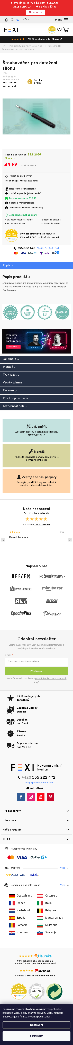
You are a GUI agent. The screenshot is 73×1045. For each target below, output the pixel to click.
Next (70, 539)
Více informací (64, 868)
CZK (25, 19)
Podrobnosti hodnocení (10, 84)
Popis (6, 265)
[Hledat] (12, 19)
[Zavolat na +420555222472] (18, 19)
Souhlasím (36, 1036)
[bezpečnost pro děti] (36, 341)
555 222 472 (26, 248)
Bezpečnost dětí (13, 406)
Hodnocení (36, 390)
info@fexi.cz (38, 788)
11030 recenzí (42, 525)
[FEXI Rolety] (36, 767)
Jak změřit (9, 359)
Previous (3, 539)
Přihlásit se (36, 671)
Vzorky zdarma (12, 382)
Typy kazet (10, 374)
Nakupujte (35, 12)
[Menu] (62, 19)
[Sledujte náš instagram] (31, 797)
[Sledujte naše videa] (41, 797)
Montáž (8, 367)
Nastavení (36, 1025)
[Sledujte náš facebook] (21, 797)
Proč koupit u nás (14, 398)
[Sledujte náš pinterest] (51, 797)
